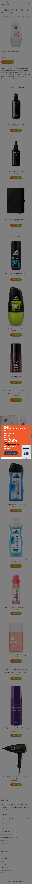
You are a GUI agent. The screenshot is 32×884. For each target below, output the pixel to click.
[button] (11, 453)
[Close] (2, 426)
